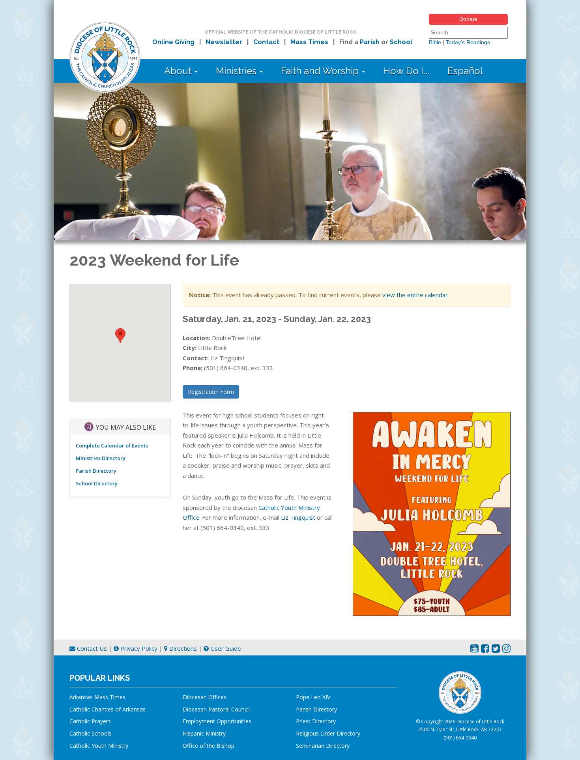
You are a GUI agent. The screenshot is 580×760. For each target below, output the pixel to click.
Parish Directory (96, 470)
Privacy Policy (138, 648)
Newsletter (224, 42)
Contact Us (91, 648)
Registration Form (211, 391)
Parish (370, 42)
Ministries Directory (100, 458)
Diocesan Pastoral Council (216, 709)
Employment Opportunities (217, 721)
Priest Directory (316, 721)
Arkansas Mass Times (97, 697)
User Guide (225, 648)
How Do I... (406, 71)
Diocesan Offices (204, 697)
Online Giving (173, 42)
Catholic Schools (90, 733)
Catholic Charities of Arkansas (107, 709)
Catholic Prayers (90, 721)
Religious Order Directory (328, 733)
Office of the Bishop (208, 745)
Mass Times (309, 42)
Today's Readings (468, 42)
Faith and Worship (321, 71)
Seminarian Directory (323, 745)
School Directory (97, 483)
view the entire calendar (415, 295)
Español (465, 71)
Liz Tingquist (298, 517)
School (401, 42)
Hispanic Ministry (204, 733)
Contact (266, 42)
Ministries (237, 71)
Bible (435, 42)
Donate (468, 19)
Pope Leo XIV (313, 697)
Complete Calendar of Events (112, 445)
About (179, 71)
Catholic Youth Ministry (98, 745)
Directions (182, 648)
